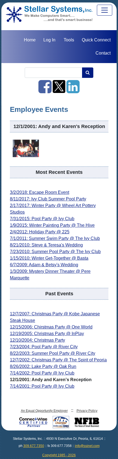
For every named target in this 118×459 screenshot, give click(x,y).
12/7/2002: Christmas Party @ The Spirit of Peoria (58, 360)
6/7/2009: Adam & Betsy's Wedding (44, 264)
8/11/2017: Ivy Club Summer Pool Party (48, 199)
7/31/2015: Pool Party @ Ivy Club (42, 218)
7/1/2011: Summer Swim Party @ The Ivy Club (55, 238)
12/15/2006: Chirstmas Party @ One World (51, 327)
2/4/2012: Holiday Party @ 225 (39, 231)
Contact (103, 53)
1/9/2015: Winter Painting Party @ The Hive (52, 225)
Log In (49, 40)
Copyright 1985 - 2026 (59, 455)
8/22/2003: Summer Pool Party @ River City (52, 353)
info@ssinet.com (87, 446)
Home (30, 40)
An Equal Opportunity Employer (44, 411)
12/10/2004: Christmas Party (37, 340)
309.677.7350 (33, 446)
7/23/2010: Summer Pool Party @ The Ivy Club (55, 251)
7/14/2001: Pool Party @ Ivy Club (42, 386)
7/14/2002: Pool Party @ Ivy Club (42, 373)
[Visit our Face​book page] (45, 90)
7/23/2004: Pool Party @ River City (44, 346)
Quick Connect (96, 40)
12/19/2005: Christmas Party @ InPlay (47, 333)
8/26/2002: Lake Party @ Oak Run (43, 366)
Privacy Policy (87, 411)
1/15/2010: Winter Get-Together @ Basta (49, 258)
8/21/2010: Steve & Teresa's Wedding (46, 245)
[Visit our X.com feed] (59, 90)
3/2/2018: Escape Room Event (39, 192)
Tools (69, 40)
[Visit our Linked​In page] (73, 90)
